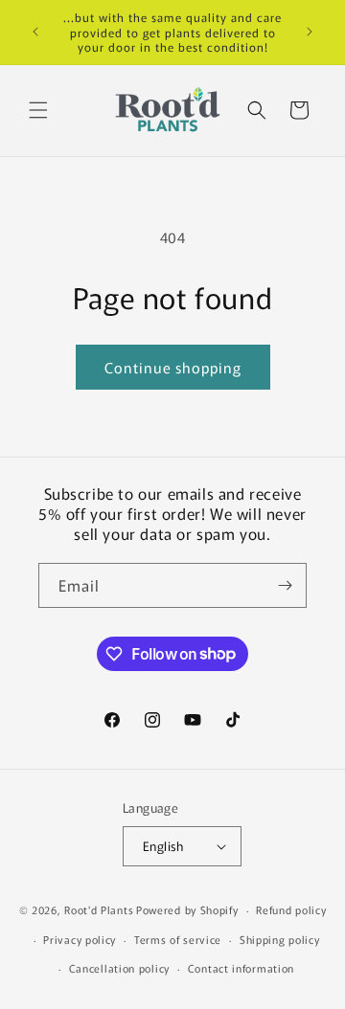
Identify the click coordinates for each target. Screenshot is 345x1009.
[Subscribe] (285, 585)
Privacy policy (79, 939)
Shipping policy (280, 939)
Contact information (241, 967)
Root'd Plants (98, 909)
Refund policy (291, 909)
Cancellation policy (119, 967)
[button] (38, 110)
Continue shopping (173, 367)
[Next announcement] (309, 32)
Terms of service (177, 939)
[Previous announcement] (35, 32)
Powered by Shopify (187, 909)
